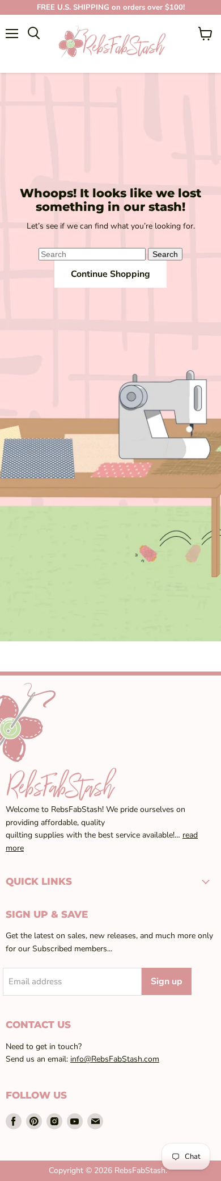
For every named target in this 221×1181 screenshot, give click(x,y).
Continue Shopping (110, 274)
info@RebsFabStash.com (114, 1059)
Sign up (166, 981)
